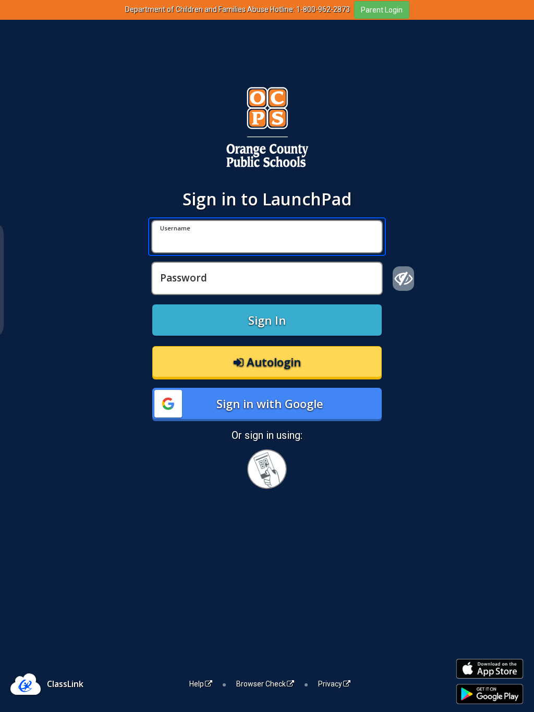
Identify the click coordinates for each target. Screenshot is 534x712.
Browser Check (261, 684)
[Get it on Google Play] (490, 694)
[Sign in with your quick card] (267, 469)
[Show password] (403, 278)
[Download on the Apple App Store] (490, 669)
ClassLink (65, 684)
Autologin (272, 362)
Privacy (330, 684)
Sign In (267, 320)
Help (196, 684)
